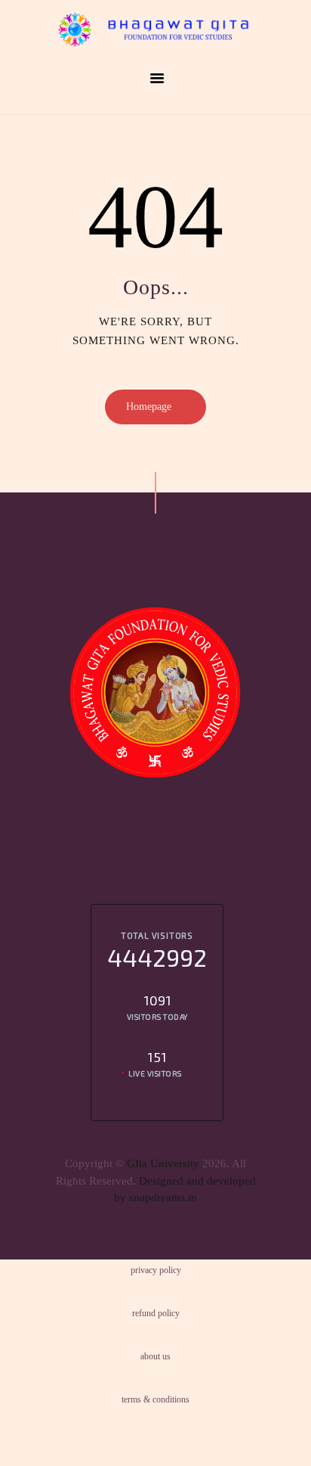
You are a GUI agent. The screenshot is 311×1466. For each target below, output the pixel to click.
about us (155, 1356)
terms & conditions (155, 1399)
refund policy (156, 1313)
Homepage (148, 406)
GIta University (163, 1163)
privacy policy (156, 1270)
